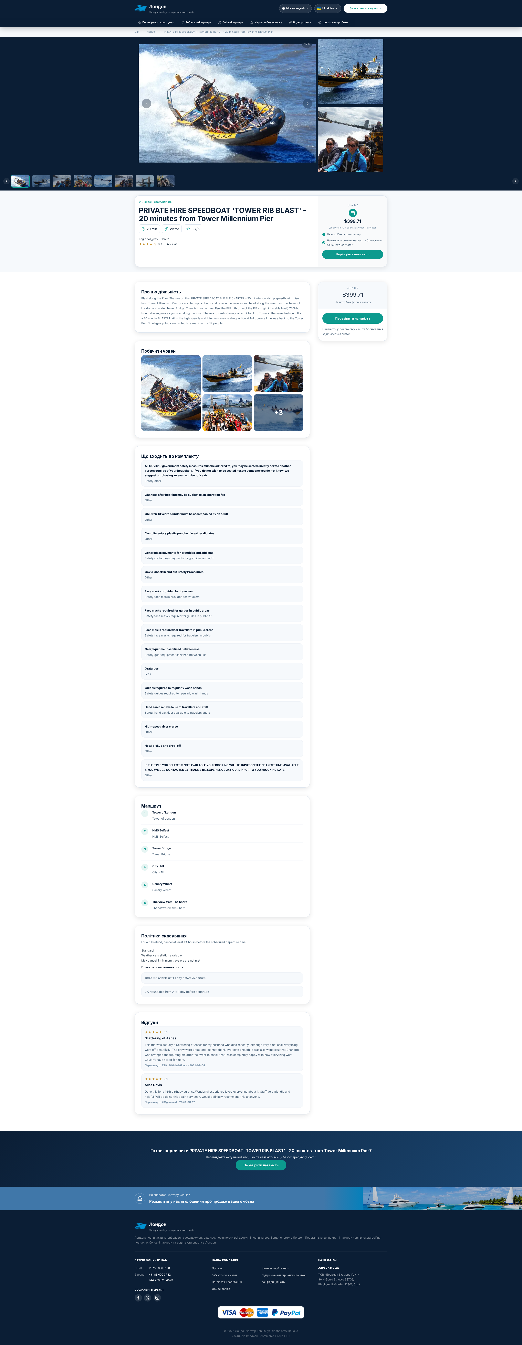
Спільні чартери (232, 22)
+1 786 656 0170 (159, 1268)
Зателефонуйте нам (275, 1268)
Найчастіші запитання (227, 1282)
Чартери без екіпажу (268, 22)
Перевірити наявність (352, 254)
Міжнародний (295, 8)
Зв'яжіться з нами (364, 8)
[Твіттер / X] (147, 1298)
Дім (137, 31)
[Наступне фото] (307, 103)
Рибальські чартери (198, 22)
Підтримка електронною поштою (284, 1275)
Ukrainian (328, 8)
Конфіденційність (273, 1282)
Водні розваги (302, 22)
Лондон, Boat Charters (157, 201)
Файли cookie (221, 1288)
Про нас (217, 1268)
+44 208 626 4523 (160, 1280)
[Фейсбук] (138, 1298)
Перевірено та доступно (158, 22)
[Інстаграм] (157, 1298)
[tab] (20, 181)
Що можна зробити (335, 22)
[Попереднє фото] (146, 103)
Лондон (151, 31)
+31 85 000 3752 (159, 1274)
